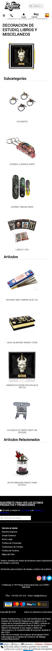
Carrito (35, 16)
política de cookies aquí (16, 649)
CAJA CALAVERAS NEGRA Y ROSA (22, 342)
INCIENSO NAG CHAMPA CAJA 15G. (22, 300)
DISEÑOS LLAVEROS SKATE (22, 164)
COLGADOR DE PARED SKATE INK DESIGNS (22, 431)
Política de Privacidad (11, 543)
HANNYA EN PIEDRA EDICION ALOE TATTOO (22, 386)
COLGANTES (22, 121)
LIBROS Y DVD (22, 249)
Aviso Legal (7, 539)
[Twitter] (49, 578)
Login (23, 17)
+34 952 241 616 (18, 596)
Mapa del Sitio (8, 554)
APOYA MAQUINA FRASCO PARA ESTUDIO (22, 484)
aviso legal (25, 510)
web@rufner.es (40, 596)
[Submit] (30, 6)
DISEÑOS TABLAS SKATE (22, 207)
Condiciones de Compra (12, 547)
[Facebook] (44, 578)
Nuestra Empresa (9, 532)
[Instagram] (39, 578)
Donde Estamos (9, 535)
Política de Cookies (10, 550)
